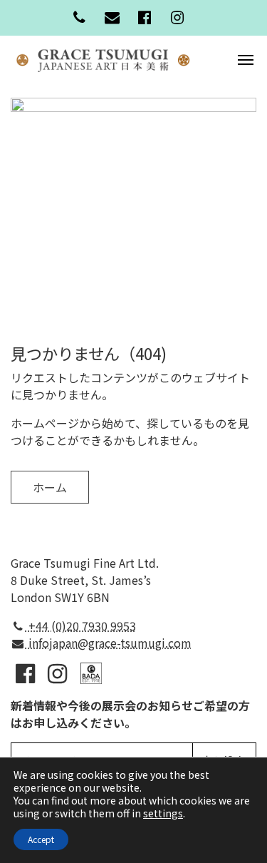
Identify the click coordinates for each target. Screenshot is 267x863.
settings (163, 813)
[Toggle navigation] (245, 58)
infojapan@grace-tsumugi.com (109, 642)
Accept (41, 839)
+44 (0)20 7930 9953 (81, 625)
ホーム (50, 487)
